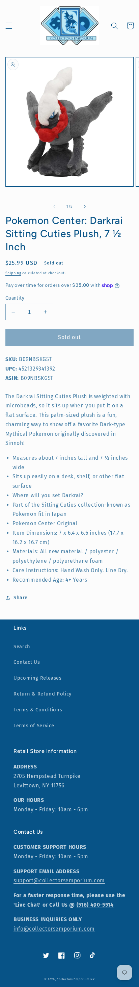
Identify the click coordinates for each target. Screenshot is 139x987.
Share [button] (20, 597)
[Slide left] (54, 206)
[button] (9, 25)
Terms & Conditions (37, 710)
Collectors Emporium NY (75, 979)
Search (21, 646)
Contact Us (26, 662)
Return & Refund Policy (42, 694)
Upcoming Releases (37, 678)
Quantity (14, 298)
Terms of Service (33, 726)
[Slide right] (84, 206)
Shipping (13, 273)
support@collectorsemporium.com (59, 880)
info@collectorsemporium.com (54, 929)
